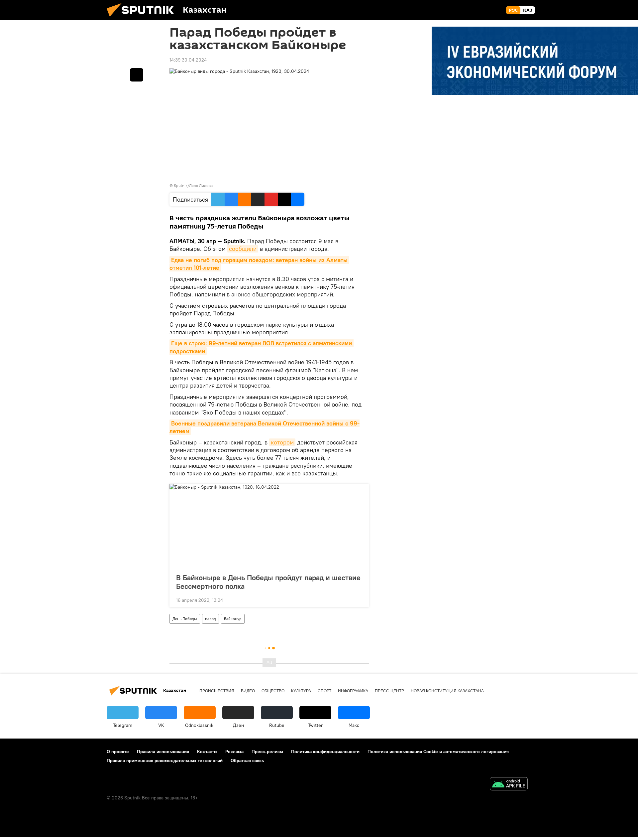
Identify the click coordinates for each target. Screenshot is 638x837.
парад (210, 618)
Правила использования (163, 751)
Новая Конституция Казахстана (447, 691)
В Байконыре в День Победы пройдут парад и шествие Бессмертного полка (268, 581)
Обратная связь (247, 760)
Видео (248, 691)
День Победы (184, 618)
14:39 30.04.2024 (188, 60)
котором (282, 442)
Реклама (234, 751)
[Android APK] (508, 784)
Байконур (233, 618)
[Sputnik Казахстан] (143, 18)
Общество (273, 691)
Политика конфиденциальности (325, 751)
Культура (301, 691)
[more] (358, 599)
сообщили (243, 248)
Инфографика (353, 691)
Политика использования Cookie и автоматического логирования (438, 751)
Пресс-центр (389, 691)
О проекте (118, 751)
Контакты (207, 751)
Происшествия (216, 691)
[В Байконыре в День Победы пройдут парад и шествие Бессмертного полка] (269, 526)
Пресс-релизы (267, 751)
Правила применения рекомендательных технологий (165, 760)
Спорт (324, 691)
